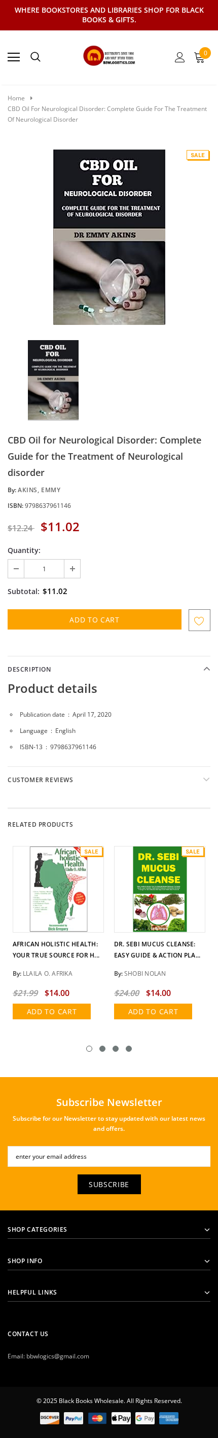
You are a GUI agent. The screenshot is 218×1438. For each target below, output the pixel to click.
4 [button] (129, 1049)
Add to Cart (52, 1011)
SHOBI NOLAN (145, 973)
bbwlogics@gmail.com (57, 1356)
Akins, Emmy (39, 490)
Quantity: (24, 550)
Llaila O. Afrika (47, 973)
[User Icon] (180, 57)
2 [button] (102, 1049)
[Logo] (109, 54)
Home (16, 98)
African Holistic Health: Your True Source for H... (56, 950)
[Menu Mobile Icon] (14, 57)
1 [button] (89, 1049)
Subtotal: (24, 591)
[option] (109, 237)
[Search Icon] (35, 57)
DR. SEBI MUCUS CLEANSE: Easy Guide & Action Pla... (157, 950)
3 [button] (116, 1049)
